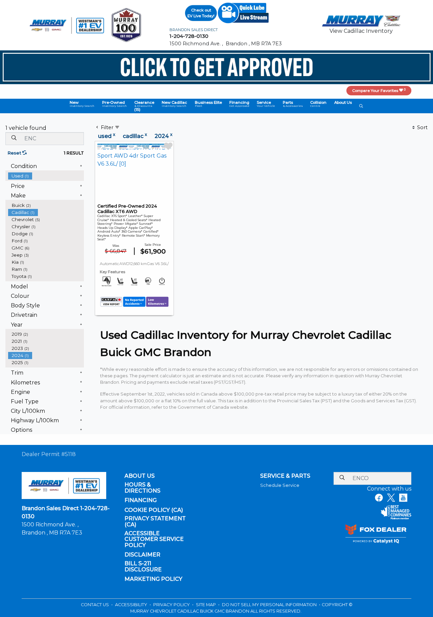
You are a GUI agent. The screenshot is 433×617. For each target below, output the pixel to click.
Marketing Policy (153, 579)
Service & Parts (285, 476)
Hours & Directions (142, 488)
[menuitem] (46, 176)
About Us (139, 476)
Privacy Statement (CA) (155, 521)
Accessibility (131, 604)
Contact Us (95, 604)
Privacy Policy (172, 604)
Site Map (206, 604)
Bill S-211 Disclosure (143, 566)
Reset (14, 153)
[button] (82, 104)
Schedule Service (279, 485)
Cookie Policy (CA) (153, 510)
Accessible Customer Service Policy (154, 539)
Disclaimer (142, 555)
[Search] (13, 138)
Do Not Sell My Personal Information (270, 604)
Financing (140, 500)
